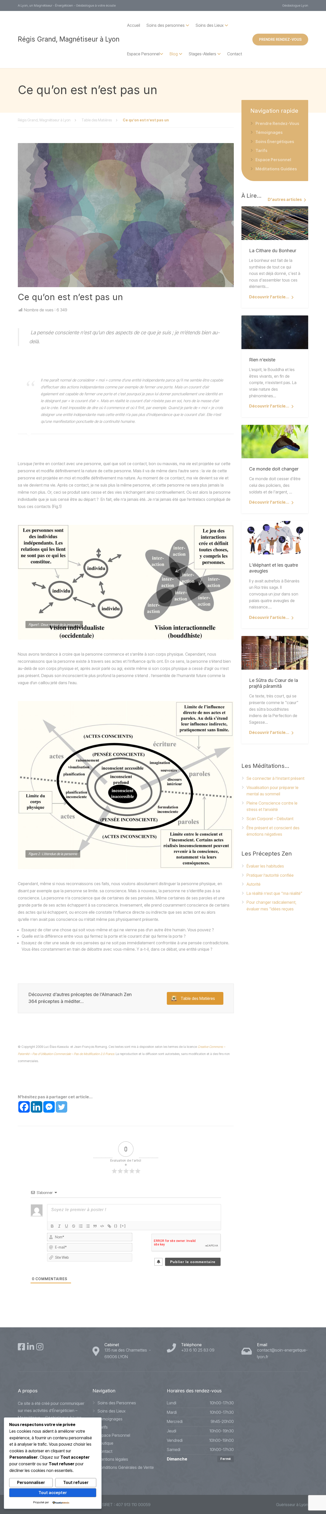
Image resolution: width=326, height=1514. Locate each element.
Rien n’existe (262, 359)
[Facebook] (24, 1107)
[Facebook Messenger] (49, 1107)
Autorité (254, 884)
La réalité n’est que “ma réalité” (274, 893)
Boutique (105, 1443)
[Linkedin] (36, 1107)
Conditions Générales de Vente (126, 1467)
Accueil (133, 25)
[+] (123, 1226)
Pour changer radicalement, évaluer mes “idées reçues (271, 905)
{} (116, 1226)
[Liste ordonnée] (80, 1226)
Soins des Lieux (112, 1411)
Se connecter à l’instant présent (275, 778)
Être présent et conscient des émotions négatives (273, 831)
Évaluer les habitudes (265, 866)
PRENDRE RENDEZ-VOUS (280, 39)
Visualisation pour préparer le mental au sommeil (272, 791)
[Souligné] (66, 1226)
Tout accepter (52, 1492)
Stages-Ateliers (202, 53)
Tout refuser (76, 1482)
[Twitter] (61, 1107)
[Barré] (73, 1226)
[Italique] (59, 1226)
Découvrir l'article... (269, 296)
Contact (234, 53)
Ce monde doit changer (273, 469)
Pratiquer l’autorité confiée (270, 875)
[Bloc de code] (102, 1226)
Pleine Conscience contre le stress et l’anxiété (272, 806)
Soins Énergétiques (274, 141)
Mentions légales (113, 1459)
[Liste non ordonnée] (87, 1226)
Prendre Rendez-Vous (277, 123)
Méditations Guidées (276, 168)
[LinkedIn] (30, 1347)
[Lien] (109, 1226)
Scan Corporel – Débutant (270, 818)
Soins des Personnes (117, 1402)
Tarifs (261, 150)
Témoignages (269, 132)
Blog (174, 53)
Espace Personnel (143, 53)
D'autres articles (285, 199)
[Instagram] (39, 1347)
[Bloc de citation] (95, 1226)
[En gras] (52, 1226)
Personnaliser (31, 1482)
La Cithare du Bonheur (272, 250)
